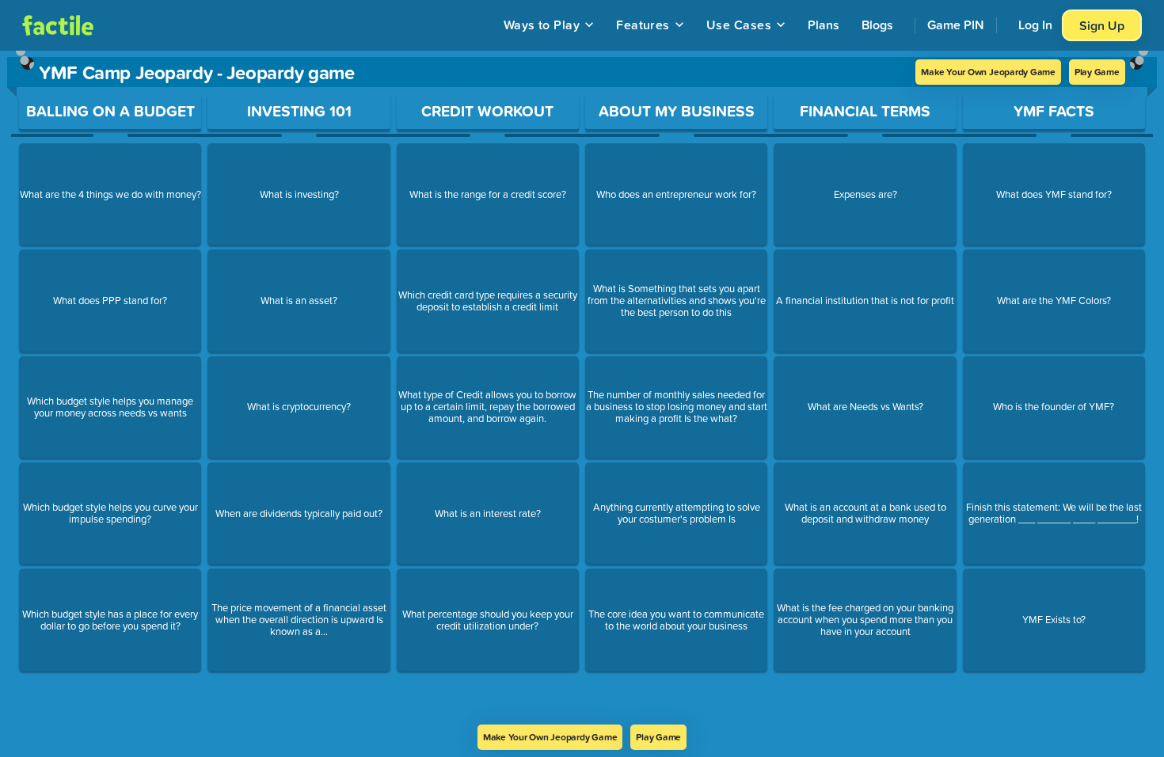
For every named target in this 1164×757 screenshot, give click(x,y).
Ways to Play (542, 24)
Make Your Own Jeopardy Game (988, 71)
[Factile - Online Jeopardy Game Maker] (57, 25)
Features (643, 24)
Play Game (1097, 71)
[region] (582, 388)
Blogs (877, 24)
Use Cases (738, 24)
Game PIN (955, 24)
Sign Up (1101, 25)
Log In (1035, 24)
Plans (823, 24)
